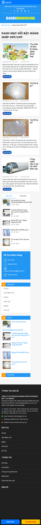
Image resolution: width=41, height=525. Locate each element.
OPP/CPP (7, 302)
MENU (8, 2)
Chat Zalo (10, 522)
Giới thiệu (5, 463)
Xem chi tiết (7, 76)
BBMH (6, 306)
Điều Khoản (5, 476)
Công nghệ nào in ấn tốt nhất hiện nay (34, 164)
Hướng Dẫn (5, 467)
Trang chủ (6, 25)
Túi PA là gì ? (34, 84)
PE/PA (6, 289)
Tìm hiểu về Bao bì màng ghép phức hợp (34, 50)
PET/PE (6, 310)
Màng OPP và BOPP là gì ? (20, 230)
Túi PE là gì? (34, 121)
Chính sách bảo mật (8, 480)
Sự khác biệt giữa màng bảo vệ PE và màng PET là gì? (19, 212)
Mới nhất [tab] (9, 196)
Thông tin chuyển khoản (9, 472)
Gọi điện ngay (30, 522)
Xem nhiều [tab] (23, 196)
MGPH (6, 297)
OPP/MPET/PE (9, 293)
